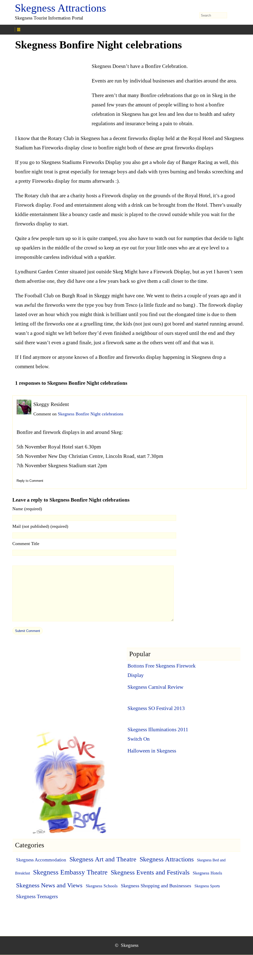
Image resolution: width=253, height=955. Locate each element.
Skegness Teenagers (37, 896)
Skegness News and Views (49, 885)
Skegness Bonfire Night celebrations (90, 413)
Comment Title (25, 543)
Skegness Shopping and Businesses (156, 885)
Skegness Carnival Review (155, 687)
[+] (72, 29)
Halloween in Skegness (151, 751)
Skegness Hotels (207, 873)
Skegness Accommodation (41, 859)
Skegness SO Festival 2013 (156, 708)
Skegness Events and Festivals (150, 872)
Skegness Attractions (60, 8)
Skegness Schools (102, 885)
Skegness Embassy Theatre (70, 872)
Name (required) (27, 508)
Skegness (129, 945)
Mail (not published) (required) (40, 526)
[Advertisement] (52, 88)
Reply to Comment (30, 481)
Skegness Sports (207, 886)
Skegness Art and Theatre (102, 859)
